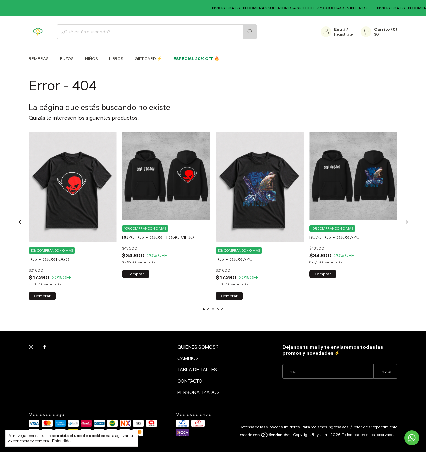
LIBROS (116, 58)
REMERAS (38, 58)
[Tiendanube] (265, 436)
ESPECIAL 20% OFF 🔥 (196, 58)
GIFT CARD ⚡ (148, 58)
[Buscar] (250, 31)
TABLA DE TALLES (197, 370)
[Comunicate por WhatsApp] (411, 437)
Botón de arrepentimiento (375, 426)
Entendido (61, 441)
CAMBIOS (188, 358)
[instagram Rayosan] (31, 347)
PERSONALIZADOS (198, 392)
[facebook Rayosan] (44, 347)
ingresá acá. (339, 426)
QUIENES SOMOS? (197, 347)
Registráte (343, 34)
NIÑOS (91, 58)
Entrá (340, 29)
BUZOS (66, 58)
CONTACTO (189, 381)
